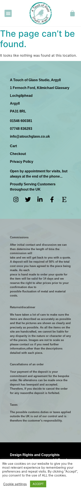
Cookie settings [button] (15, 484)
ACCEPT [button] (38, 484)
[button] (8, 13)
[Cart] (72, 13)
